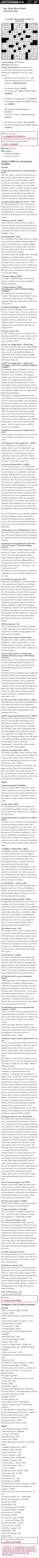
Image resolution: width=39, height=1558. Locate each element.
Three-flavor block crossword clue (19, 1553)
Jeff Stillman (7, 1547)
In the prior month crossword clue (19, 1550)
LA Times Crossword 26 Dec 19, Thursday (19, 20)
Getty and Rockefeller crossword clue (23, 1549)
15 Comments (8, 1555)
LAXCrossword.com (12, 2)
